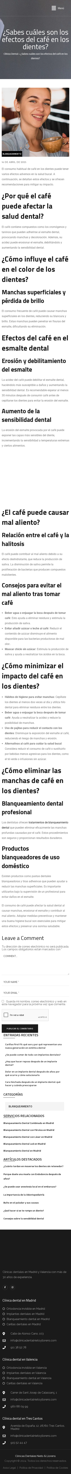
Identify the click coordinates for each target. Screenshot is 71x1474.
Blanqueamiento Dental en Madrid (22, 1150)
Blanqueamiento (20, 1106)
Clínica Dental (11, 53)
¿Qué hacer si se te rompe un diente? (23, 1210)
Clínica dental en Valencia (20, 1359)
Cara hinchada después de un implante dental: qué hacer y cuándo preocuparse (32, 1083)
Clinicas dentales (13, 1272)
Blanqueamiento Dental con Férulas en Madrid (28, 1130)
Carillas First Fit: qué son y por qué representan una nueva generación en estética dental (33, 1046)
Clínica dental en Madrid (19, 1300)
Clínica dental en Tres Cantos (23, 1418)
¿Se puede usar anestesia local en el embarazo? (29, 1186)
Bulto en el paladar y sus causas (21, 1202)
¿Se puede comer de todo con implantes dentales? (33, 1054)
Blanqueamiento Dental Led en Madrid (24, 1144)
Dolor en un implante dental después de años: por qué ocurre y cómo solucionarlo (32, 1073)
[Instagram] (12, 1287)
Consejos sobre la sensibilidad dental (23, 1218)
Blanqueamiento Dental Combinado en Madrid (28, 1123)
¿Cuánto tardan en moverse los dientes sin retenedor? (33, 1166)
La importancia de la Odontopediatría (23, 1194)
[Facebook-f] (5, 1287)
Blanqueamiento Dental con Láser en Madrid (27, 1137)
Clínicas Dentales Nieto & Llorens (35, 1456)
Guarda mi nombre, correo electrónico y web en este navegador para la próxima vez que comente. (34, 1003)
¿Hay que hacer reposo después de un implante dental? (31, 1063)
